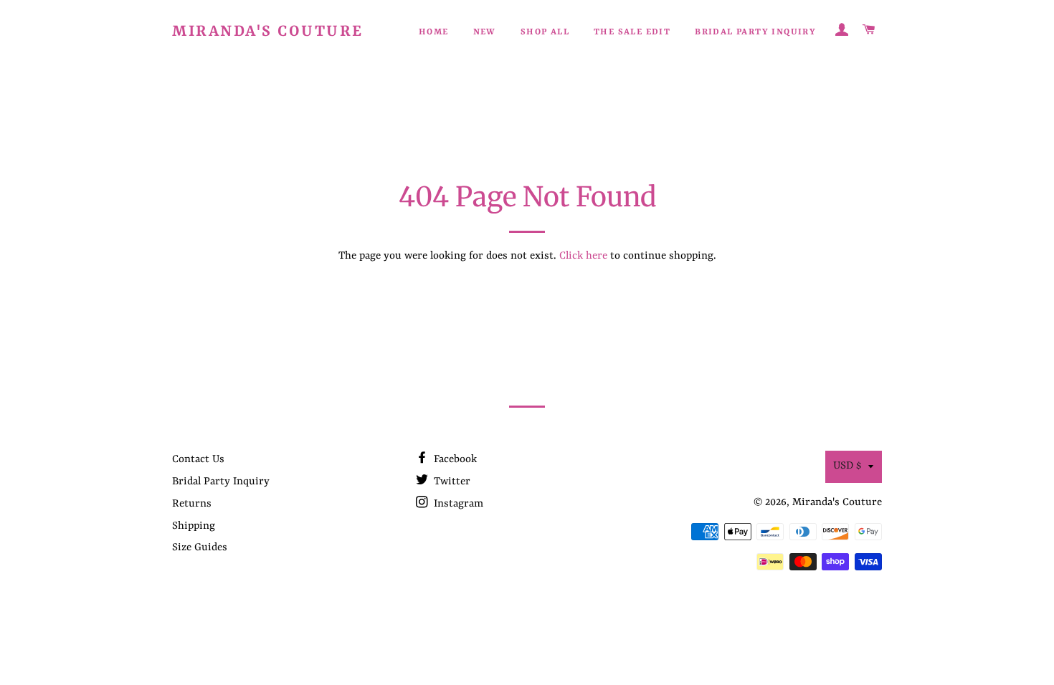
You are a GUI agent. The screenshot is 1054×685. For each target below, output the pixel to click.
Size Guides (199, 548)
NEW (484, 32)
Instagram (457, 504)
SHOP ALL (545, 32)
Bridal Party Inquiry (755, 32)
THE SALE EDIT (632, 32)
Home (434, 32)
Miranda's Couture (268, 32)
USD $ (847, 466)
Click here (583, 256)
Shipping (193, 526)
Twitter (450, 482)
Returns (192, 504)
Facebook (454, 460)
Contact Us (198, 460)
